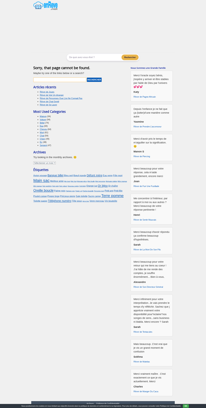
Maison (43, 116)
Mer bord (67, 181)
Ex (41, 142)
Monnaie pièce (82, 181)
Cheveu (43, 129)
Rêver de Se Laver (48, 105)
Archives (90, 403)
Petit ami (109, 191)
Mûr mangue (37, 186)
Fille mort (117, 175)
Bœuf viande (79, 175)
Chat (42, 135)
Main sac (41, 180)
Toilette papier (40, 201)
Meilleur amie (57, 181)
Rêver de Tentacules (143, 332)
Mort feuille (91, 181)
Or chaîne (113, 186)
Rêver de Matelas (142, 361)
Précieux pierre (67, 196)
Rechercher (130, 57)
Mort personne (100, 181)
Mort (42, 132)
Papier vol (78, 191)
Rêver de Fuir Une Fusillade (146, 186)
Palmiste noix (70, 191)
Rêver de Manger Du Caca (146, 391)
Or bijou (103, 185)
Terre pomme (112, 196)
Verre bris (85, 201)
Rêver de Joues (47, 92)
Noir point (55, 186)
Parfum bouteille (88, 191)
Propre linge (53, 196)
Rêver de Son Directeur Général (148, 287)
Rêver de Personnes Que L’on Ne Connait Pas (61, 98)
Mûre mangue (122, 181)
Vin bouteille (111, 201)
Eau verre (108, 175)
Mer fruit (74, 181)
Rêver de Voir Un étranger (52, 95)
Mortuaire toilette (111, 181)
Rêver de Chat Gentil (49, 101)
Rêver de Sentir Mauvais (145, 220)
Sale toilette (82, 196)
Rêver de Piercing (142, 156)
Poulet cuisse (40, 196)
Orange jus (91, 186)
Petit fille (118, 191)
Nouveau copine (73, 186)
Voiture (43, 119)
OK (186, 406)
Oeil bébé (82, 186)
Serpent (43, 145)
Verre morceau (97, 201)
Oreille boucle (43, 190)
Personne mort (99, 191)
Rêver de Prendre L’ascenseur (147, 126)
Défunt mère (94, 175)
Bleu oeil (68, 175)
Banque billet (55, 175)
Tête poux (77, 201)
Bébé (42, 123)
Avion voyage (40, 175)
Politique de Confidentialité (107, 403)
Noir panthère (47, 186)
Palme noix (59, 191)
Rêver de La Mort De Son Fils (147, 249)
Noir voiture (63, 186)
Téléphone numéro (59, 200)
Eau (41, 126)
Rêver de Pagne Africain (145, 97)
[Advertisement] (103, 31)
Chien (42, 139)
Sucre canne (94, 196)
